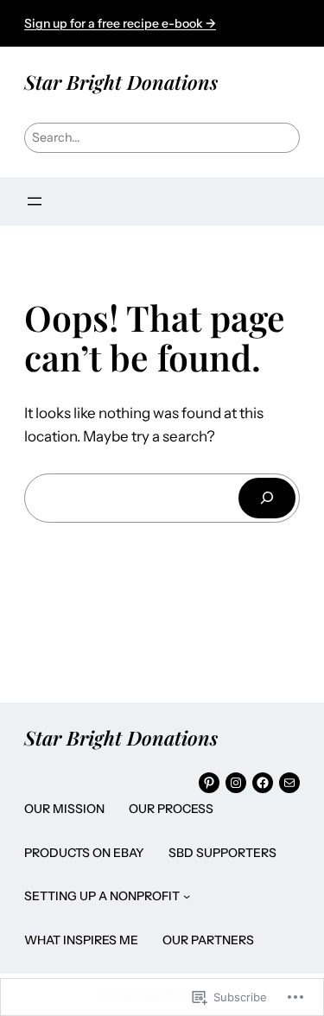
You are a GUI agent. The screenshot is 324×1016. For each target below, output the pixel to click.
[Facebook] (262, 782)
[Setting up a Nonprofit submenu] (186, 895)
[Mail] (289, 782)
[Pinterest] (209, 782)
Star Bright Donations (121, 81)
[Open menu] (34, 201)
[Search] (266, 498)
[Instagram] (236, 782)
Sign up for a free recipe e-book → (120, 23)
